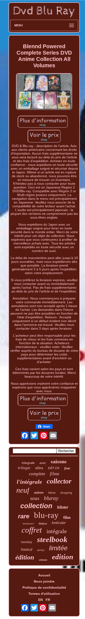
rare (23, 516)
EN (40, 600)
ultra (39, 467)
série (54, 468)
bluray (51, 498)
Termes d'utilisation (44, 593)
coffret (31, 530)
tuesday (26, 542)
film (67, 517)
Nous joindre (44, 581)
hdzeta (51, 492)
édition (24, 557)
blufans (43, 523)
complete (37, 473)
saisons (59, 461)
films (54, 473)
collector (59, 481)
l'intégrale (29, 482)
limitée (58, 548)
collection (36, 506)
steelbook (52, 539)
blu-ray (46, 515)
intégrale (57, 531)
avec (42, 463)
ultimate (43, 560)
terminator (28, 523)
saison (38, 492)
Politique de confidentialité (44, 587)
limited (26, 549)
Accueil (44, 575)
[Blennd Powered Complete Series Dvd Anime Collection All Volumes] (44, 91)
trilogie (24, 468)
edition (62, 557)
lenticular (59, 523)
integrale (28, 463)
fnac (67, 468)
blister (62, 507)
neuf (22, 490)
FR (48, 600)
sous (34, 498)
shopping (66, 492)
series (40, 550)
